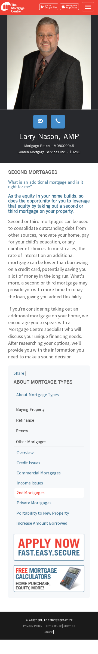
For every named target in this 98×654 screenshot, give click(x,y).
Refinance (25, 420)
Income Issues (30, 483)
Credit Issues (28, 462)
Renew (22, 430)
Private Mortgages (34, 502)
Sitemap (69, 626)
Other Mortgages (31, 441)
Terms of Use (53, 626)
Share (19, 373)
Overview (25, 452)
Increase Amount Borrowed (41, 523)
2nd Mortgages (31, 492)
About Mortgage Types (37, 394)
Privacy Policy (32, 626)
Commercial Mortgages (39, 472)
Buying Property (30, 409)
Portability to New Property (42, 513)
